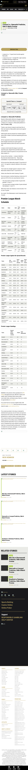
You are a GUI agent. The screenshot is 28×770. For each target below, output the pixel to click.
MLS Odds (16, 677)
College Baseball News (19, 692)
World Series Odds (5, 717)
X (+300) (9, 107)
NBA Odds (16, 678)
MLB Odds (16, 676)
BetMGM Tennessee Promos (20, 737)
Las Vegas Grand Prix (6, 705)
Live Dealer (4, 691)
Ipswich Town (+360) (4, 108)
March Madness (4, 719)
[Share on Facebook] (8, 450)
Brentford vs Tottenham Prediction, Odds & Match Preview (17, 581)
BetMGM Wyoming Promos (20, 744)
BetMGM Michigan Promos (19, 722)
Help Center (7, 620)
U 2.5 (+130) (24, 108)
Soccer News (17, 689)
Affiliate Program (5, 724)
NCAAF (11, 9)
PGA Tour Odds (17, 682)
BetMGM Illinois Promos (19, 710)
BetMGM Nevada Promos (19, 726)
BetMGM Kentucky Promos (19, 716)
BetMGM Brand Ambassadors (7, 731)
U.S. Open (3, 713)
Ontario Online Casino (6, 696)
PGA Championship (5, 709)
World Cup (4, 716)
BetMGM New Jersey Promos (20, 727)
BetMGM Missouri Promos (19, 725)
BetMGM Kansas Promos (19, 714)
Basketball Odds (5, 672)
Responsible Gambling (12, 617)
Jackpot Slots (4, 689)
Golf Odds (3, 676)
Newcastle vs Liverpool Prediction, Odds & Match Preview (17, 570)
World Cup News (18, 694)
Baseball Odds (4, 671)
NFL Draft (3, 708)
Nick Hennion (5, 28)
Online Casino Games (6, 692)
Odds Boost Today (14, 49)
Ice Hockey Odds (5, 677)
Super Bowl (4, 711)
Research (3, 734)
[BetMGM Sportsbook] (5, 2)
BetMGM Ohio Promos (19, 733)
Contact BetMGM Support (6, 732)
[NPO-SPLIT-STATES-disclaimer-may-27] (14, 438)
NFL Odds (16, 680)
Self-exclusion (4, 736)
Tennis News (17, 690)
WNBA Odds (17, 685)
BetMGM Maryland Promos (20, 718)
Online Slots (4, 695)
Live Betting (4, 678)
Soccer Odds (4, 682)
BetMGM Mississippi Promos (20, 723)
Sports (2, 467)
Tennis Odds (4, 684)
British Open (4, 703)
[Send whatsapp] (19, 450)
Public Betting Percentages (6, 738)
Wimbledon (4, 715)
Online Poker (6, 608)
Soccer (4, 22)
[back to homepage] (3, 5)
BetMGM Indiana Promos (19, 712)
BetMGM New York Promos (20, 729)
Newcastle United (9, 465)
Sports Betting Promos (19, 702)
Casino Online (7, 605)
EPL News (16, 686)
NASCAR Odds (4, 681)
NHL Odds (16, 681)
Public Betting (21, 9)
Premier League (18, 465)
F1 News (16, 693)
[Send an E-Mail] (14, 450)
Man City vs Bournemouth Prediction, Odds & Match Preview (17, 559)
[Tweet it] (3, 450)
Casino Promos (17, 701)
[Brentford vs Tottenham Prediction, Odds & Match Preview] (4, 579)
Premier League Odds (18, 684)
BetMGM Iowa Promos (19, 713)
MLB (16, 9)
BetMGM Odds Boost (18, 706)
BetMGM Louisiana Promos (20, 717)
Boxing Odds (4, 673)
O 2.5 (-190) (19, 108)
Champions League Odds (19, 671)
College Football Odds (19, 673)
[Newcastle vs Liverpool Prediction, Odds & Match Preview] (4, 568)
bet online (12, 400)
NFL (8, 9)
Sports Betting (7, 602)
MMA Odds (4, 680)
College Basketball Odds (19, 672)
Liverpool (3, 465)
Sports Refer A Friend (18, 704)
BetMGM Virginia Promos (19, 738)
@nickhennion (10, 460)
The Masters (4, 712)
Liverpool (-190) (14, 108)
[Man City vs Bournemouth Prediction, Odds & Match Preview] (4, 557)
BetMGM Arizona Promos (19, 708)
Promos (3, 9)
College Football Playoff (6, 704)
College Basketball (5, 707)
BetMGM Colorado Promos (19, 709)
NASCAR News (17, 688)
